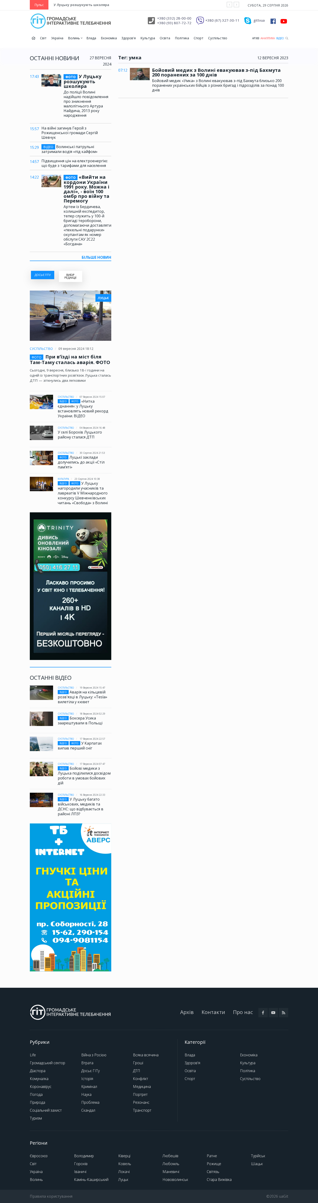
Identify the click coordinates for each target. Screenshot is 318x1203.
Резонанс (141, 1102)
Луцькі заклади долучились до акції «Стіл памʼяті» (81, 462)
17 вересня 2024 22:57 (92, 739)
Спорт (198, 38)
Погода (36, 1094)
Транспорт (142, 1110)
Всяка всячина (146, 1054)
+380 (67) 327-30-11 (222, 20)
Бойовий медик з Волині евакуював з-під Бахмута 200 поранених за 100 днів (216, 72)
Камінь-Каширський (91, 1179)
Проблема (90, 1102)
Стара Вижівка (219, 1179)
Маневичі (170, 1171)
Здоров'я (129, 38)
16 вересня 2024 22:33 (92, 795)
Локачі (124, 1171)
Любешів (170, 1155)
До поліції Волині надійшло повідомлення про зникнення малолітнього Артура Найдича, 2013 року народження (86, 104)
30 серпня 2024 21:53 (92, 453)
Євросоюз (38, 1155)
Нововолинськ (175, 1179)
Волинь (74, 38)
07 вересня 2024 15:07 (92, 397)
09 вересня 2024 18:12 (75, 349)
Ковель (124, 1163)
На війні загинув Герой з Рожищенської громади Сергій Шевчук (69, 133)
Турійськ (258, 1155)
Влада (91, 38)
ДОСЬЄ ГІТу (42, 275)
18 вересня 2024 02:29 (92, 714)
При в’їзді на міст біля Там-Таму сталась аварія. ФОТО (70, 359)
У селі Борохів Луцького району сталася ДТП (80, 435)
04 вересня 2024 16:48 (92, 428)
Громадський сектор (47, 1062)
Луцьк (123, 1179)
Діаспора (37, 1070)
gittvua (259, 20)
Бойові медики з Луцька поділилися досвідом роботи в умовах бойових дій (84, 775)
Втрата (87, 1062)
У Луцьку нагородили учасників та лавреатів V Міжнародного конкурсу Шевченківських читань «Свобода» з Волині (83, 493)
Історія (87, 1078)
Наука (86, 1094)
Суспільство (217, 38)
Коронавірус (40, 1086)
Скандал (88, 1110)
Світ (43, 38)
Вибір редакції (70, 276)
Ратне (212, 1155)
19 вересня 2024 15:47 (92, 688)
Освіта (165, 38)
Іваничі (80, 1171)
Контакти (213, 1011)
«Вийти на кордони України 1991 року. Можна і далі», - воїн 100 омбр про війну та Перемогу (86, 189)
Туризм (36, 1118)
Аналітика (267, 38)
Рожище (214, 1163)
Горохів (81, 1163)
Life (33, 1054)
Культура (147, 38)
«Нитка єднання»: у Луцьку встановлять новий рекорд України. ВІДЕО (83, 408)
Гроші (138, 1062)
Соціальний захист (46, 1110)
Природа (37, 1102)
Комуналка (39, 1078)
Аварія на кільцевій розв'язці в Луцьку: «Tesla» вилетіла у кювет (82, 696)
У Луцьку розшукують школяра (81, 5)
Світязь (213, 1171)
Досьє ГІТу (90, 1070)
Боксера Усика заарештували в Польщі (80, 721)
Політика (182, 38)
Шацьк (257, 1163)
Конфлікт (140, 1078)
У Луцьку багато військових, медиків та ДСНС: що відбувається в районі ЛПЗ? (80, 806)
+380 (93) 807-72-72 (174, 22)
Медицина (142, 1086)
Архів (255, 38)
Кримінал (89, 1086)
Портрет (140, 1094)
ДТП (136, 1070)
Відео (280, 38)
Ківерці (124, 1155)
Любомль (170, 1163)
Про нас (243, 1011)
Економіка (109, 38)
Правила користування (51, 1196)
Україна (57, 38)
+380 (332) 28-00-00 (174, 18)
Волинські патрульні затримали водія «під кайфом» (69, 149)
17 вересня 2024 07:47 (92, 764)
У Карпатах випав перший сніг (80, 746)
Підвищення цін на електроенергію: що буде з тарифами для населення (74, 163)
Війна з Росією (93, 1054)
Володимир (84, 1155)
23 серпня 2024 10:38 (87, 479)
